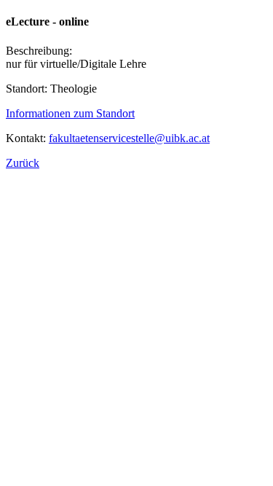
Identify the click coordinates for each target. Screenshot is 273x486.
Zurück (22, 163)
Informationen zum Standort (70, 113)
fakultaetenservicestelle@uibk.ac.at (129, 138)
